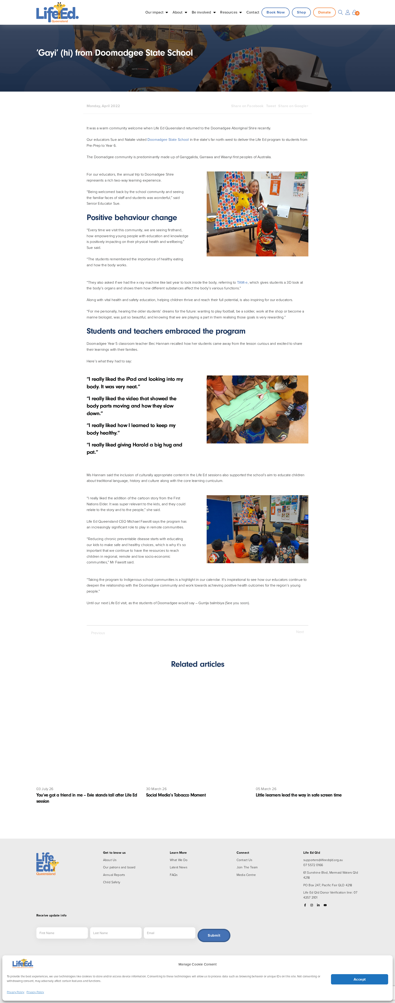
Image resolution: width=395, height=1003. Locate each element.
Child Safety (111, 882)
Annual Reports (114, 875)
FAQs (174, 875)
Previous (98, 632)
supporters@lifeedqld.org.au (323, 860)
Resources (228, 12)
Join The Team (247, 867)
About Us (109, 860)
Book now (276, 12)
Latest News (178, 867)
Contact (252, 12)
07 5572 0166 (313, 865)
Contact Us (244, 860)
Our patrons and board (119, 867)
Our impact (154, 12)
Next (300, 631)
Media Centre (246, 875)
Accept (360, 979)
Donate (324, 12)
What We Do (179, 860)
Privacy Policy (15, 992)
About (178, 12)
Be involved (201, 12)
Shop (301, 12)
